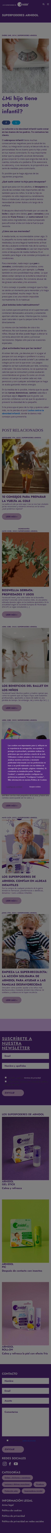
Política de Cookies (39, 780)
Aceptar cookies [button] (35, 787)
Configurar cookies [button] (14, 786)
